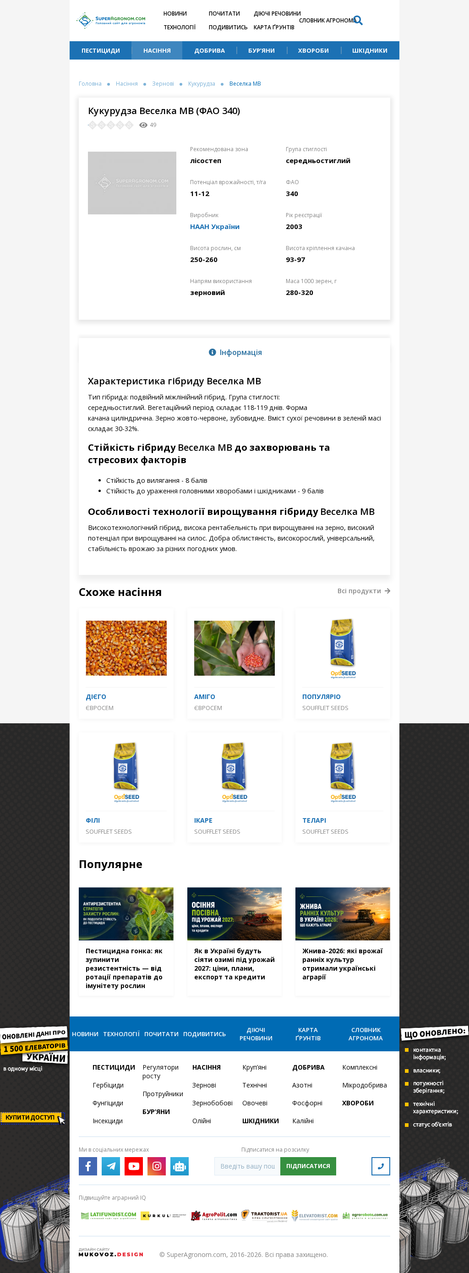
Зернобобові (211, 1102)
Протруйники (161, 1093)
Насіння (157, 50)
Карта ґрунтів (274, 27)
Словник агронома (328, 20)
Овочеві (254, 1102)
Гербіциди (108, 1085)
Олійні (201, 1120)
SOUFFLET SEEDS (325, 708)
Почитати (224, 13)
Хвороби (313, 50)
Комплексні (359, 1067)
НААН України (215, 226)
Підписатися (308, 1166)
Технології (180, 27)
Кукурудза (201, 83)
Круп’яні (254, 1067)
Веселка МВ (245, 83)
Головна (90, 83)
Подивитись (228, 27)
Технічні (254, 1085)
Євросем (100, 708)
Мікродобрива (361, 1085)
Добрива (209, 50)
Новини (175, 13)
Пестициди (101, 50)
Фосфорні (307, 1102)
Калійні (303, 1120)
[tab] (234, 352)
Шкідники (369, 50)
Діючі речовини (277, 13)
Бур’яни (261, 50)
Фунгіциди (108, 1102)
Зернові (163, 83)
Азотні (302, 1085)
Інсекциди (108, 1120)
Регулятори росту (160, 1071)
